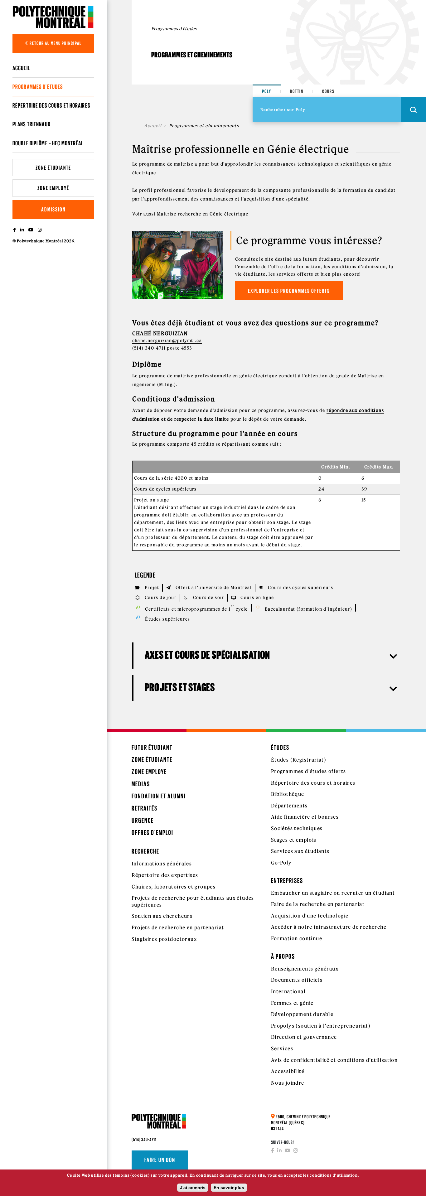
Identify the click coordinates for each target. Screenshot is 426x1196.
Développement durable (302, 1014)
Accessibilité (287, 1071)
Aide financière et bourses (305, 817)
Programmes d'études (37, 86)
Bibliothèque (287, 794)
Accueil (21, 68)
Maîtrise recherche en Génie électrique (202, 214)
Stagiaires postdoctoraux (164, 939)
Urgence (143, 820)
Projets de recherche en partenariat (178, 927)
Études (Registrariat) (298, 760)
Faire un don (159, 1159)
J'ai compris (193, 1187)
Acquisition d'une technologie (310, 916)
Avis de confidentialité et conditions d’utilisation (334, 1060)
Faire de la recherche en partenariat (318, 904)
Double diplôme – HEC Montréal (47, 143)
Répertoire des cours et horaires (51, 105)
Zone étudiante (53, 167)
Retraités (144, 808)
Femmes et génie (292, 1003)
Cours (328, 91)
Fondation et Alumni (159, 796)
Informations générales (162, 863)
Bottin (296, 91)
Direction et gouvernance (304, 1037)
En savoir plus (229, 1187)
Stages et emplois (294, 840)
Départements (289, 805)
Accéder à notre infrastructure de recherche (328, 927)
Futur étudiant (152, 747)
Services (282, 1048)
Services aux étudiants (300, 851)
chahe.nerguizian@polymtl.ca (167, 340)
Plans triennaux (31, 124)
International (288, 991)
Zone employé (53, 188)
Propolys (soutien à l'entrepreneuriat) (320, 1026)
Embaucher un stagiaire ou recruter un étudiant (333, 893)
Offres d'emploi (152, 832)
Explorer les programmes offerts (289, 291)
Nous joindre (287, 1083)
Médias (141, 783)
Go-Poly (281, 862)
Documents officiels (297, 980)
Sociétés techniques (297, 828)
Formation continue (296, 938)
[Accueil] (53, 17)
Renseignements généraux (304, 969)
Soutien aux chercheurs (162, 916)
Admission (53, 209)
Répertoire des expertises (165, 875)
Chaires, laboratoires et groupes (174, 887)
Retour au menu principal (55, 43)
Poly (266, 91)
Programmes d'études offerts (308, 771)
